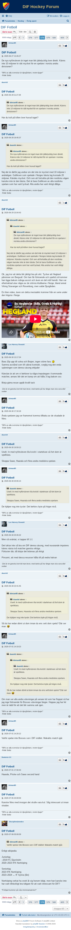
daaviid (5, 82)
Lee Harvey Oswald (16, 344)
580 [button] (54, 37)
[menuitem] (8, 16)
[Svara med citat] (60, 46)
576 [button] (30, 37)
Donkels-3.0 (6, 757)
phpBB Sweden (39, 924)
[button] (14, 38)
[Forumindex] (6, 6)
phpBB (25, 921)
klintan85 (12, 43)
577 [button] (36, 37)
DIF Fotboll (9, 27)
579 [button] (48, 37)
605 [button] (62, 37)
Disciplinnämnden (16, 822)
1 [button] (23, 37)
